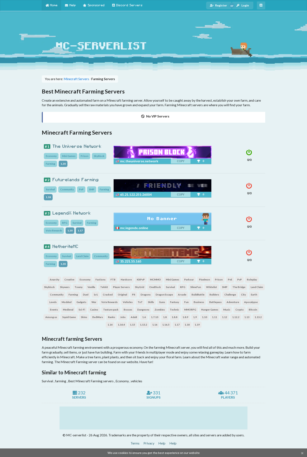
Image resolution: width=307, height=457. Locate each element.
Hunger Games (209, 309)
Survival (50, 189)
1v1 (96, 294)
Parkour (189, 279)
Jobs (123, 317)
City (243, 294)
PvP (81, 189)
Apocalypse (251, 302)
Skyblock (99, 156)
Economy (51, 156)
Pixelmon (204, 279)
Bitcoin (253, 309)
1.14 (110, 324)
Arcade (182, 294)
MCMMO (155, 279)
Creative (69, 279)
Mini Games (68, 156)
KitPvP (141, 279)
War (93, 302)
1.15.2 (143, 324)
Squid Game (69, 317)
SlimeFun (195, 287)
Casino (94, 309)
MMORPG (190, 309)
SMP (91, 189)
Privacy (148, 443)
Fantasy (174, 302)
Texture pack (110, 309)
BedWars (97, 317)
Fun (186, 302)
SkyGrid (139, 287)
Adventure (233, 302)
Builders (214, 294)
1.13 (246, 317)
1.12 (224, 317)
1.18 (48, 197)
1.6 (144, 317)
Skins (84, 317)
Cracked (108, 294)
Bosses (128, 309)
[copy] (171, 161)
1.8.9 (185, 317)
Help (161, 443)
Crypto (239, 309)
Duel (85, 294)
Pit (133, 294)
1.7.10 (154, 317)
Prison (84, 156)
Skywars (65, 287)
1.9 (195, 317)
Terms (135, 443)
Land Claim (82, 256)
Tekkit (104, 287)
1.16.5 (165, 324)
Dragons (146, 294)
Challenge (230, 294)
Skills (151, 302)
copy (180, 161)
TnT (140, 302)
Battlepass (215, 302)
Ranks (111, 317)
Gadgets (81, 302)
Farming (50, 163)
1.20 (63, 163)
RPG (64, 222)
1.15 (132, 324)
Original (122, 294)
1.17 (80, 230)
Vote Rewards (54, 230)
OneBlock (155, 287)
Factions (100, 279)
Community (67, 189)
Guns (162, 302)
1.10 (204, 317)
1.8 (165, 317)
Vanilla (91, 287)
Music (226, 309)
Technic (174, 309)
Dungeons (143, 309)
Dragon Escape (164, 294)
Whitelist (211, 287)
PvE (230, 279)
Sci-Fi (82, 309)
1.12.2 (235, 317)
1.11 (214, 317)
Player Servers (121, 287)
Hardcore (126, 279)
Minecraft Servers (76, 79)
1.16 (154, 324)
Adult (134, 317)
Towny (78, 287)
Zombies (160, 309)
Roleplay (252, 279)
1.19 (197, 324)
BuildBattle (198, 294)
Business (199, 302)
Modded (66, 302)
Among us (51, 317)
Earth (254, 294)
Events (54, 309)
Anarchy (54, 279)
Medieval (68, 309)
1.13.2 (258, 317)
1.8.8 (174, 317)
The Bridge (238, 287)
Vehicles (128, 302)
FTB (112, 279)
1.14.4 (121, 324)
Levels (53, 302)
